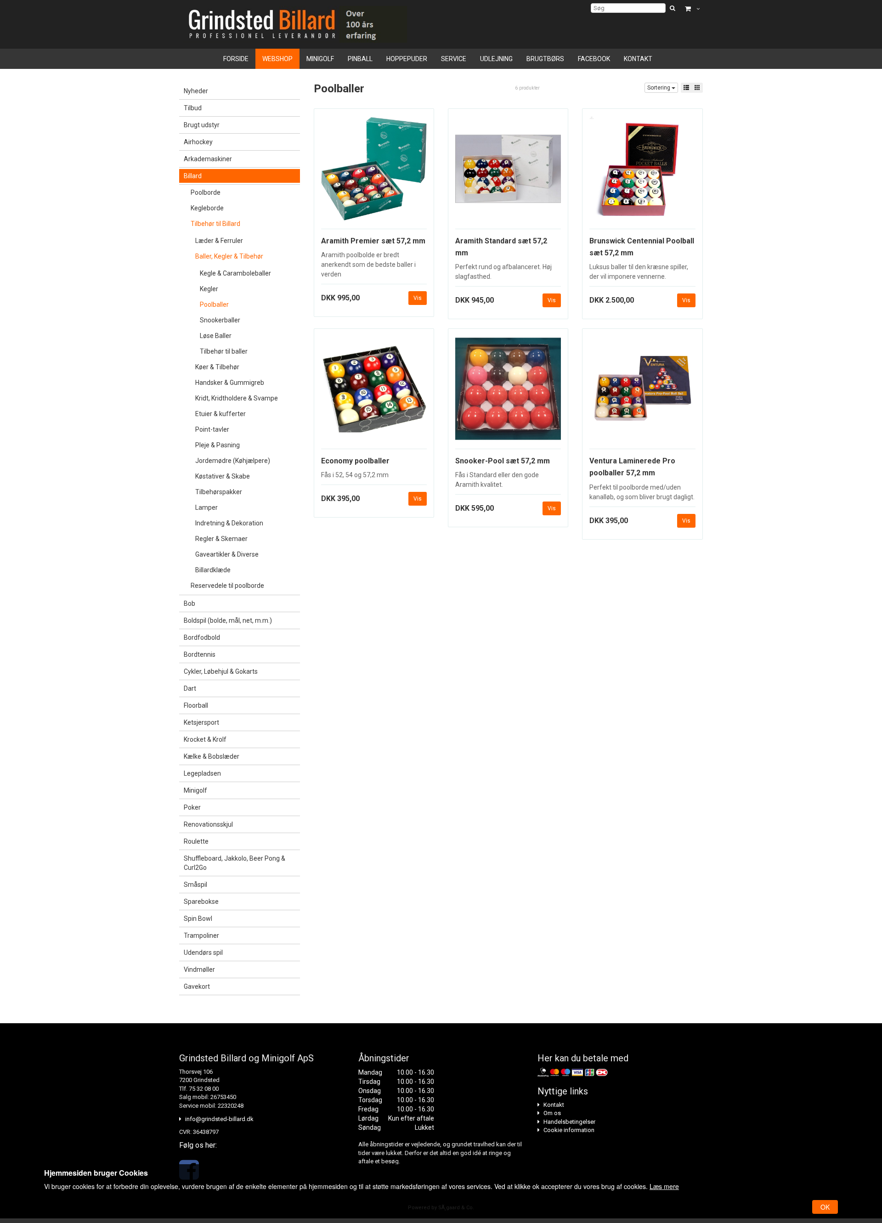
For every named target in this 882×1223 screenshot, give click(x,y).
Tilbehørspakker (218, 492)
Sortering (659, 88)
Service (453, 58)
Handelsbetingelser (569, 1121)
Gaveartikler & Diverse (227, 554)
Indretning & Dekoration (229, 523)
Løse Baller (216, 335)
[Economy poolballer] (374, 392)
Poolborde (205, 192)
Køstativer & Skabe (222, 476)
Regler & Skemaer (221, 538)
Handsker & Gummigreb (229, 382)
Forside (236, 58)
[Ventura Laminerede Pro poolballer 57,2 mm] (642, 392)
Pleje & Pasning (217, 445)
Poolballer (214, 304)
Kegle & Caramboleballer (235, 273)
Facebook (594, 58)
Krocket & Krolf (205, 739)
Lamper (206, 507)
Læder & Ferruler (219, 240)
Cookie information (568, 1130)
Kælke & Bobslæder (211, 756)
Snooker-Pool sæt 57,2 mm (502, 461)
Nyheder (196, 91)
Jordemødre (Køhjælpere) (232, 460)
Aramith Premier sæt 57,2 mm (373, 241)
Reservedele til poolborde (227, 585)
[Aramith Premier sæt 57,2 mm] (374, 172)
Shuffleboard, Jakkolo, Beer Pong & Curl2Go (234, 863)
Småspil (195, 884)
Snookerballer (220, 320)
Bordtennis (199, 654)
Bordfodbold (202, 637)
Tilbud (193, 108)
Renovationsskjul (208, 824)
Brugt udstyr (202, 125)
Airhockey (198, 142)
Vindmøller (199, 969)
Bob (189, 603)
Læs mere (664, 1186)
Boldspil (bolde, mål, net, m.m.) (228, 620)
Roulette (196, 841)
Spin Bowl (198, 918)
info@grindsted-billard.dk (219, 1119)
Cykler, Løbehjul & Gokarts (221, 671)
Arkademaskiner (208, 159)
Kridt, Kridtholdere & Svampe (236, 398)
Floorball (196, 705)
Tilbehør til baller (224, 351)
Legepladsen (202, 773)
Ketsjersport (201, 722)
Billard (193, 176)
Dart (190, 688)
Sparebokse (201, 901)
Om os (552, 1113)
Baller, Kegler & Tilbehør (229, 256)
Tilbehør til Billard (215, 223)
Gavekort (197, 986)
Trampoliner (201, 935)
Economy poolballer (355, 461)
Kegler (209, 289)
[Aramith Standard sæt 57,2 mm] (508, 172)
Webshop (277, 58)
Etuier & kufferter (220, 413)
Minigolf (320, 58)
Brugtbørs (545, 58)
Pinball (360, 58)
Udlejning (496, 58)
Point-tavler (212, 429)
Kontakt (638, 58)
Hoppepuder (406, 58)
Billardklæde (213, 570)
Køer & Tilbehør (217, 367)
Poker (192, 807)
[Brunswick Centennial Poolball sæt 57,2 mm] (642, 172)
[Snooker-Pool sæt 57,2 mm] (508, 392)
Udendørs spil (203, 952)
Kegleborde (207, 208)
